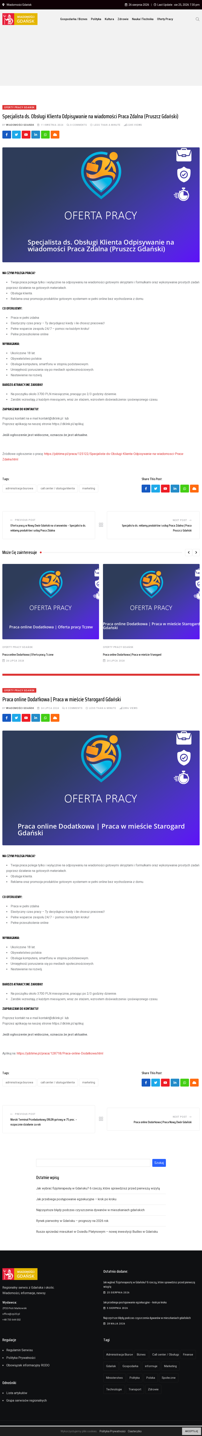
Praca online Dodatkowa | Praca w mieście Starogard (132, 654)
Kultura (109, 19)
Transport (135, 1389)
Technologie (114, 1389)
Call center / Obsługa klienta (58, 488)
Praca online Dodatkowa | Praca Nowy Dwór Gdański (163, 1122)
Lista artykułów (16, 1393)
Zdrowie (123, 19)
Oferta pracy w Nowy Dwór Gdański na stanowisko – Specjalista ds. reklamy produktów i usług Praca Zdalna (48, 528)
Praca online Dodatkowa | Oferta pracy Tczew (27, 654)
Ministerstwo (114, 1378)
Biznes (141, 1354)
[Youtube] (26, 135)
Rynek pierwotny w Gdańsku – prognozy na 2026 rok (72, 1221)
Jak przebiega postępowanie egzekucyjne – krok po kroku (76, 1199)
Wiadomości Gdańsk (20, 125)
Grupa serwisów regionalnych (26, 1400)
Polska (150, 1378)
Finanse (188, 1354)
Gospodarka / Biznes (73, 19)
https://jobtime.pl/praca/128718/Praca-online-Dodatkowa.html (60, 1053)
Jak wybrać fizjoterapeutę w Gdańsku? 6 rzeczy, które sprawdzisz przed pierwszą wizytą (98, 1188)
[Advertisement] (101, 58)
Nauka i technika (142, 19)
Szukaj (159, 1162)
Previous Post (25, 520)
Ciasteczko (135, 1431)
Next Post (180, 520)
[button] (188, 552)
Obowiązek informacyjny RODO (28, 1365)
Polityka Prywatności (20, 1358)
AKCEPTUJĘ (191, 1431)
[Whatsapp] (45, 135)
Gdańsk (111, 1366)
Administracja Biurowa (19, 488)
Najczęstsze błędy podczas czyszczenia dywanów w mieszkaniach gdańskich (90, 1210)
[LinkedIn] (35, 135)
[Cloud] (55, 135)
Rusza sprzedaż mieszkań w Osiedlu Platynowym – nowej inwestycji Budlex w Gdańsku (97, 1232)
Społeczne (169, 1378)
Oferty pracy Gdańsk (17, 647)
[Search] (198, 19)
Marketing (88, 488)
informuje (151, 1366)
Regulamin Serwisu (19, 1350)
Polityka (96, 19)
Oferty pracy (165, 19)
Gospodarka (130, 1366)
